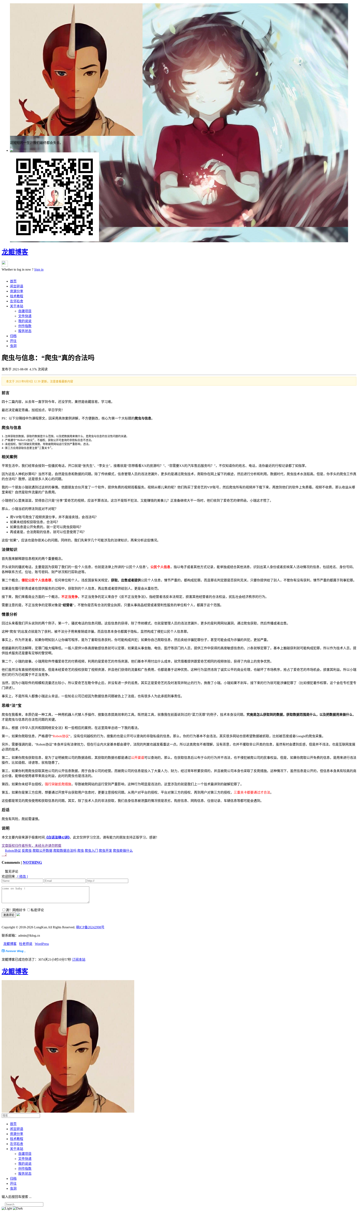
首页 (13, 281)
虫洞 (13, 346)
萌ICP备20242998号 (90, 927)
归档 (13, 336)
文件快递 (24, 316)
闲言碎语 (16, 286)
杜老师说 (25, 944)
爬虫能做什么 (123, 850)
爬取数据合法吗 (64, 850)
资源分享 (16, 291)
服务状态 (24, 331)
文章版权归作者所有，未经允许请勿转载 (31, 845)
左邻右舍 (16, 301)
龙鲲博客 (15, 252)
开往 (13, 341)
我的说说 (24, 321)
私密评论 (37, 910)
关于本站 (16, 306)
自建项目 (24, 311)
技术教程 (16, 296)
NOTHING (32, 862)
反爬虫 (27, 850)
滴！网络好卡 (16, 910)
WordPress (42, 944)
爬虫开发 (105, 850)
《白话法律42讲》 (57, 837)
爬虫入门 (91, 850)
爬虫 (80, 850)
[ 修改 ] (22, 876)
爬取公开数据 (42, 850)
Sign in (39, 269)
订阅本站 (78, 959)
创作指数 (24, 326)
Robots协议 (13, 850)
